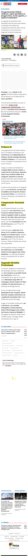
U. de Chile (6, 348)
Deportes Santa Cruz (8, 352)
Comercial (6, 536)
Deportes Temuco (7, 355)
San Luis (16, 355)
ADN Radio (7, 4)
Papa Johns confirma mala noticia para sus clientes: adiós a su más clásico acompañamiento (10, 331)
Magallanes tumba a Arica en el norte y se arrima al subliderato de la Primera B (20, 504)
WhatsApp (25, 54)
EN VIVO (22, 3)
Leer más (7, 365)
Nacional (5, 9)
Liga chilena (6, 341)
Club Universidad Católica (9, 345)
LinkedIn (21, 54)
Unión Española (7, 350)
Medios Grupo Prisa (14, 548)
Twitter (18, 54)
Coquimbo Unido (15, 348)
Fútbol (13, 341)
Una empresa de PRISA (14, 544)
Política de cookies (19, 538)
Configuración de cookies (14, 540)
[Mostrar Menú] (1, 3)
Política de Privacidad (9, 538)
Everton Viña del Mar (18, 350)
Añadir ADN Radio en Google (12, 65)
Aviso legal (21, 536)
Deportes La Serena (20, 352)
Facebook (14, 54)
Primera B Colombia (8, 343)
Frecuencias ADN (13, 536)
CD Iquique (20, 345)
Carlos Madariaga (6, 58)
